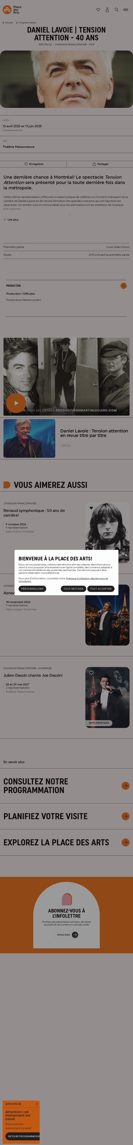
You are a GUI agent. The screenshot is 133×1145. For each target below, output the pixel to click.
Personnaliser (32, 588)
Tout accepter (101, 588)
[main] (66, 572)
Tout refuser (73, 588)
